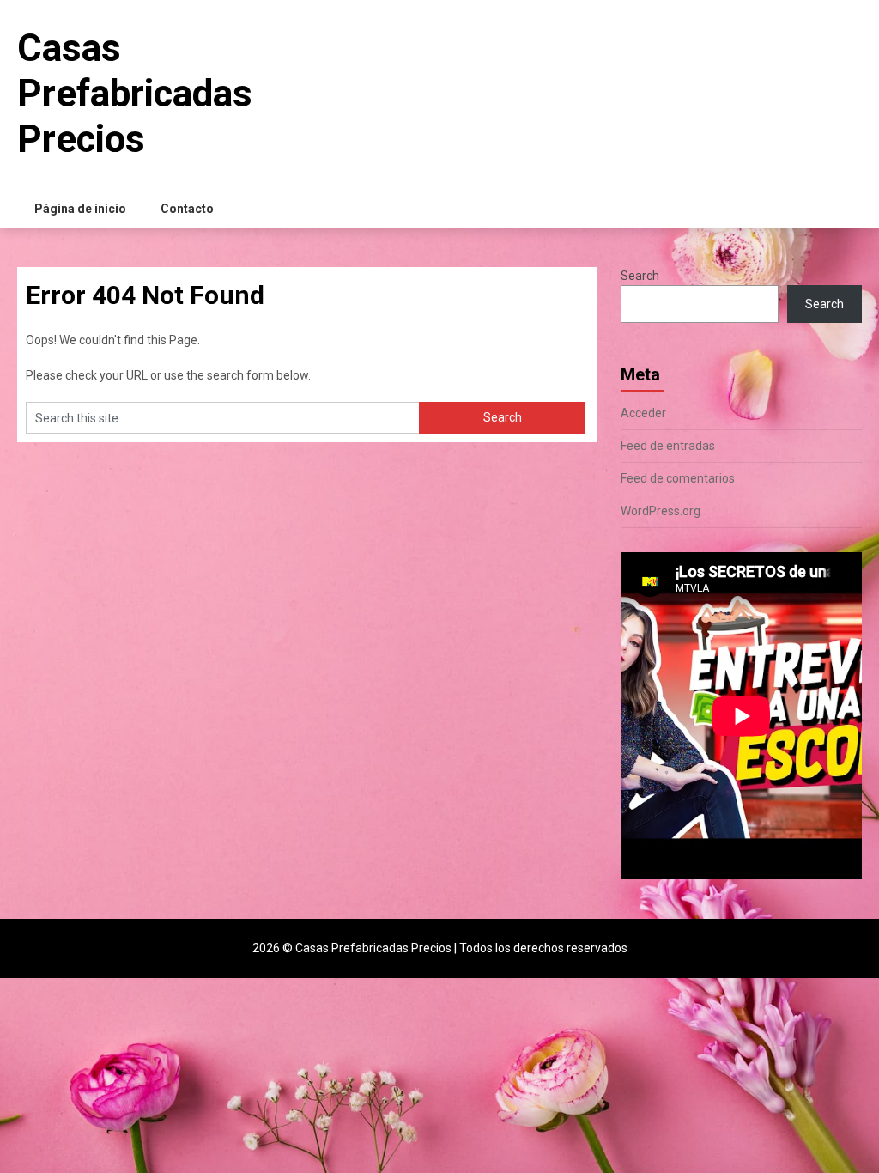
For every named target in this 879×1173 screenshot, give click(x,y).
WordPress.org (660, 511)
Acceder (643, 413)
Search (640, 276)
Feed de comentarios (678, 478)
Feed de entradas (668, 446)
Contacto (187, 209)
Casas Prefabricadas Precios (134, 93)
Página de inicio (80, 209)
